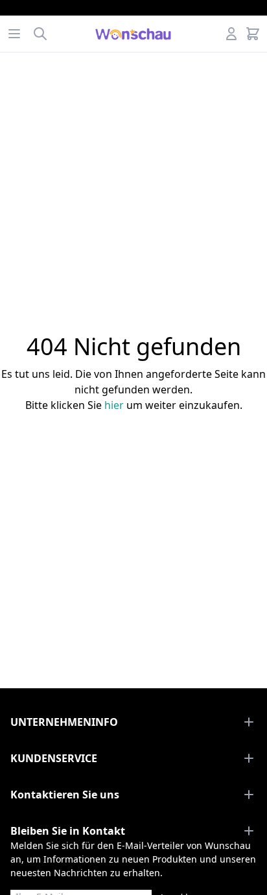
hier (114, 405)
